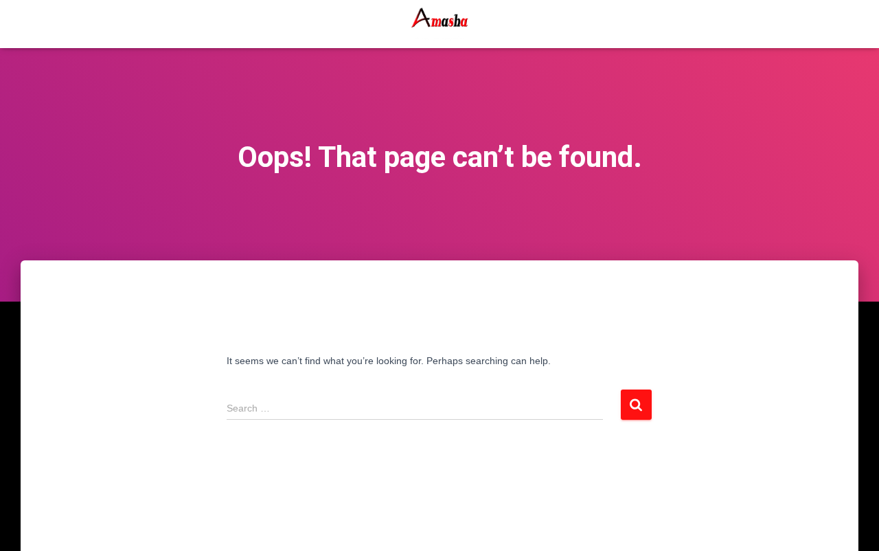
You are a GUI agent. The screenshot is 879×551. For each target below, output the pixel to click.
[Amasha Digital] (439, 24)
